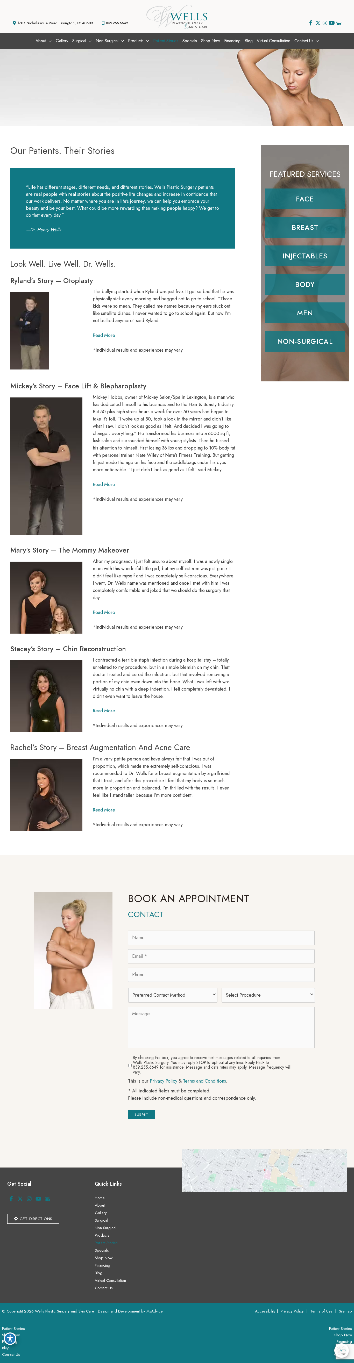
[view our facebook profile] (310, 23)
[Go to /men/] (305, 312)
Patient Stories (106, 1243)
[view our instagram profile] (324, 23)
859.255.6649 (117, 22)
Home (100, 1198)
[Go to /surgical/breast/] (305, 227)
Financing (102, 1265)
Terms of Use (321, 1311)
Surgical (101, 1220)
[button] (33, 1218)
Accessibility (265, 1311)
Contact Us (104, 1288)
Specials (102, 1250)
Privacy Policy (163, 1081)
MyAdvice (154, 1311)
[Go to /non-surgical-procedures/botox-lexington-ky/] (305, 255)
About (100, 1205)
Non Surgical (105, 1228)
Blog (98, 1273)
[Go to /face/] (305, 199)
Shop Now (103, 1258)
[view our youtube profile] (331, 23)
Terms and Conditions (204, 1081)
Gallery (101, 1213)
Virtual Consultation (110, 1280)
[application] (49, 41)
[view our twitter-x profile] (317, 23)
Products (102, 1235)
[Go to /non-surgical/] (305, 341)
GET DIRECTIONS (35, 1219)
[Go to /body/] (305, 284)
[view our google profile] (338, 23)
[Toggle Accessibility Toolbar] (10, 1338)
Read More (104, 335)
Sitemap (345, 1311)
